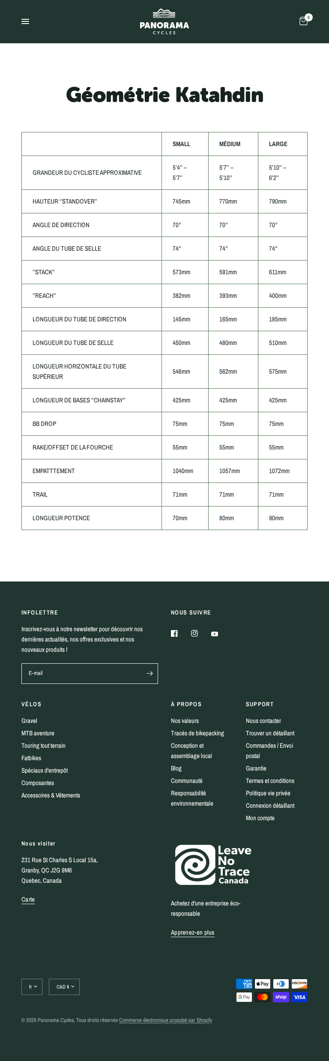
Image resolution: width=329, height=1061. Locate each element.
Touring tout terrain (43, 745)
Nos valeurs (185, 720)
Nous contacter (263, 720)
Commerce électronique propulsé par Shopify (165, 1020)
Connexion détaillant (270, 805)
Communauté (187, 780)
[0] (302, 21)
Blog (176, 768)
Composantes (37, 782)
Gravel (29, 720)
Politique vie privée (268, 792)
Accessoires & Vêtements (50, 795)
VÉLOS (31, 704)
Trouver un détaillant (270, 732)
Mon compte (260, 817)
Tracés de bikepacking (197, 732)
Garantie (256, 768)
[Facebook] (180, 633)
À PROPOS (186, 704)
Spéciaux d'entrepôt (44, 770)
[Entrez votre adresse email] (149, 673)
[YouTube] (220, 634)
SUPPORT (260, 704)
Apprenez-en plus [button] (193, 932)
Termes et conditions (270, 780)
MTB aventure (37, 732)
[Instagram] (200, 633)
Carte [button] (28, 899)
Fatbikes (31, 757)
